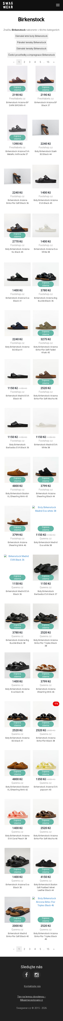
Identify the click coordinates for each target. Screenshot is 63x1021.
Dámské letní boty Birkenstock (31, 36)
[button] (32, 986)
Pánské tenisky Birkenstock (31, 42)
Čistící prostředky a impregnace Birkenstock (31, 54)
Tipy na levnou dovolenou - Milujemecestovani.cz (31, 998)
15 (48, 62)
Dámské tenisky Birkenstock (31, 48)
